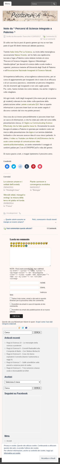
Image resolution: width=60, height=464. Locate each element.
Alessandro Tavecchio (22, 36)
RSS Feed (19, 327)
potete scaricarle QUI (30, 104)
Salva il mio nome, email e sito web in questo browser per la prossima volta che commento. (28, 300)
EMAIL (42, 287)
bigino (31, 132)
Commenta (50, 36)
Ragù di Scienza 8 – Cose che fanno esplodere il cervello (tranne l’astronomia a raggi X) (23, 357)
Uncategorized (11, 213)
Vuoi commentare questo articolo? (19, 228)
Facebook (26, 327)
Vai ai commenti (49, 39)
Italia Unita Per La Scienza (21, 52)
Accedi (9, 441)
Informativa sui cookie (12, 453)
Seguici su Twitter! (23, 327)
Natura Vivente (21, 55)
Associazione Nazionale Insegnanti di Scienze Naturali (29, 70)
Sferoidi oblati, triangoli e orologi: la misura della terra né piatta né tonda (14, 198)
